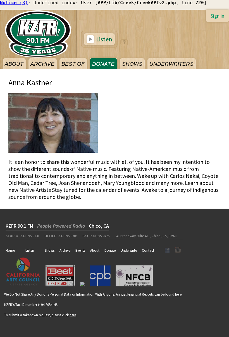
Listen (103, 39)
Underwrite (129, 250)
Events (80, 250)
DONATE (103, 64)
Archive (64, 250)
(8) (14, 2)
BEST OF (73, 64)
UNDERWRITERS (171, 64)
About (94, 250)
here (178, 294)
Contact (148, 250)
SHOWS (132, 64)
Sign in (217, 16)
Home (10, 250)
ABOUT (14, 64)
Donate (110, 250)
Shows (49, 250)
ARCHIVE (42, 64)
